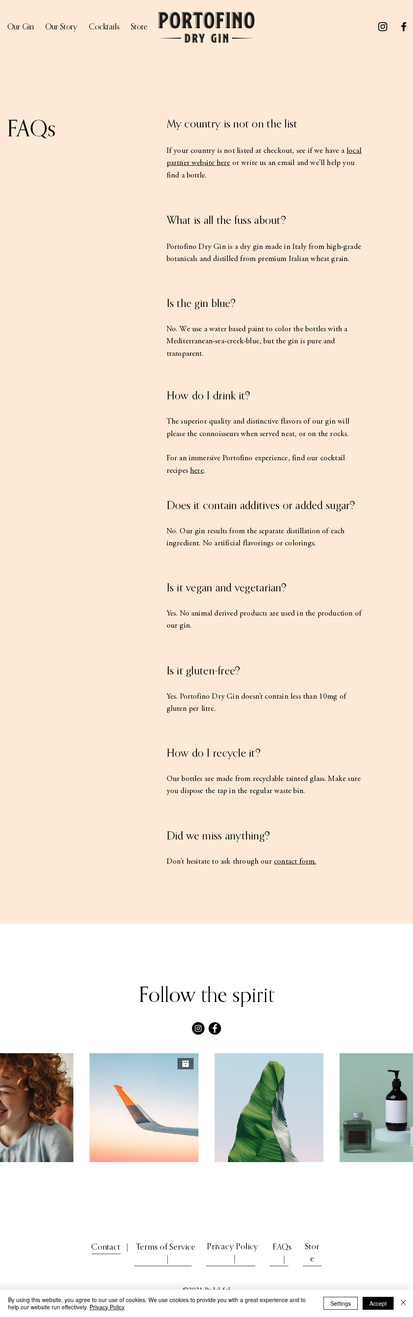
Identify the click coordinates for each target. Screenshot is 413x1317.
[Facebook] (404, 27)
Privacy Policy (107, 1307)
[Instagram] (383, 27)
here (197, 471)
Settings (340, 1303)
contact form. (295, 862)
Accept (378, 1303)
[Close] (403, 1303)
